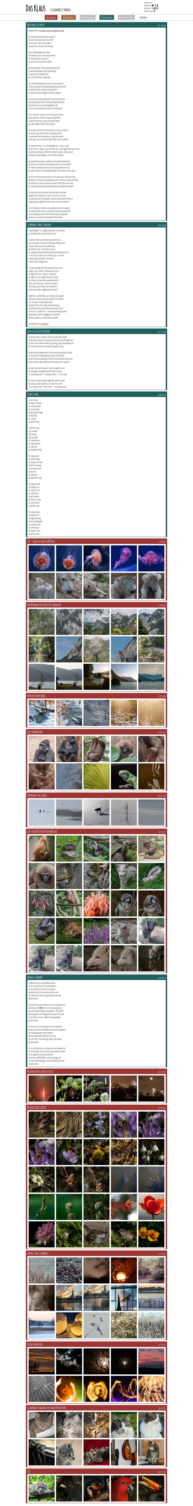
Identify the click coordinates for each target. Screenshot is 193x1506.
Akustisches (87, 17)
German (45, 323)
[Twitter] (153, 5)
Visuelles (51, 17)
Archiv (143, 17)
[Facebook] (155, 5)
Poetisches (107, 17)
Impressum (148, 2)
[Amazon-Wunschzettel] (155, 11)
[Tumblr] (158, 5)
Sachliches (68, 17)
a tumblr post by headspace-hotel (51, 30)
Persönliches (126, 17)
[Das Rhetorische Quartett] (155, 8)
